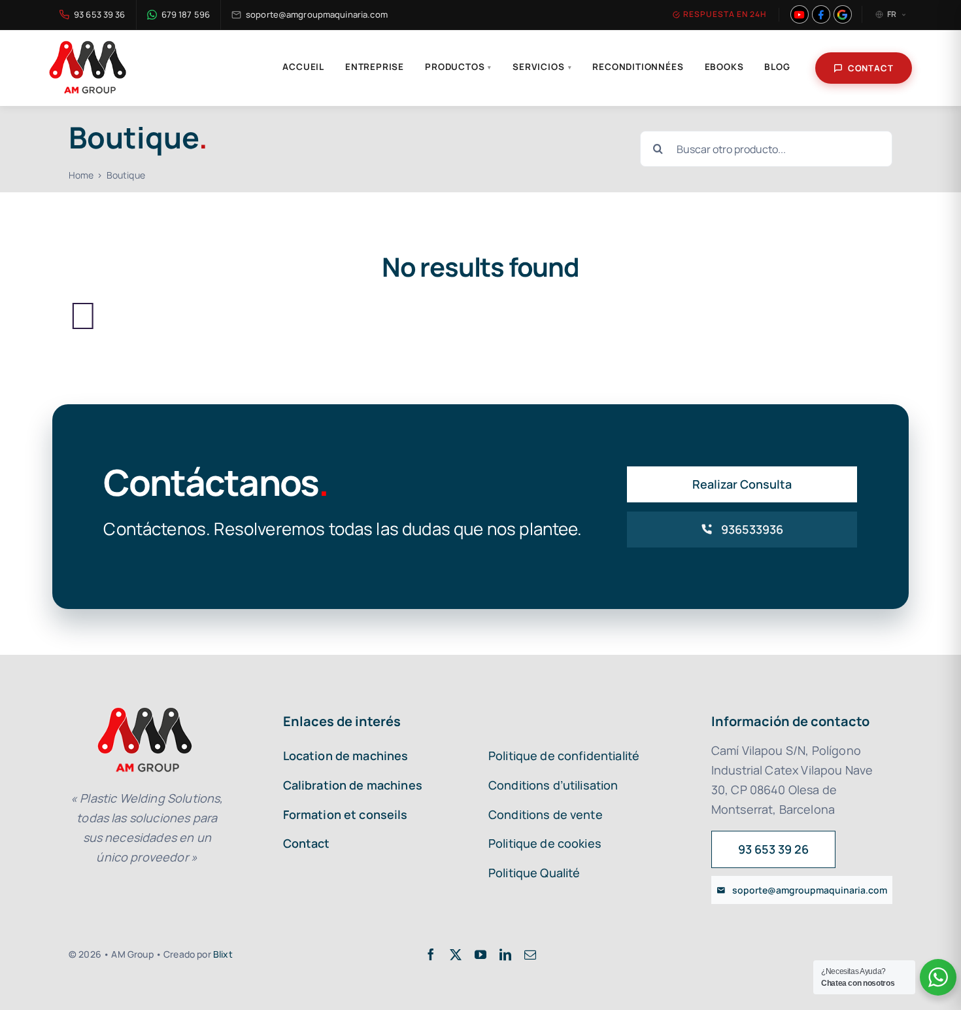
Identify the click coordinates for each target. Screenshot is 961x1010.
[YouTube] (799, 14)
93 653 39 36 (100, 14)
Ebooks (724, 67)
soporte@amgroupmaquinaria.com (317, 14)
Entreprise (374, 67)
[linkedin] (505, 954)
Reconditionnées (637, 67)
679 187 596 (185, 14)
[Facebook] (821, 14)
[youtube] (480, 954)
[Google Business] (842, 14)
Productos (458, 67)
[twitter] (456, 954)
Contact (871, 68)
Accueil (303, 67)
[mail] (530, 954)
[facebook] (431, 954)
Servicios (542, 67)
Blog (777, 67)
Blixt (223, 954)
